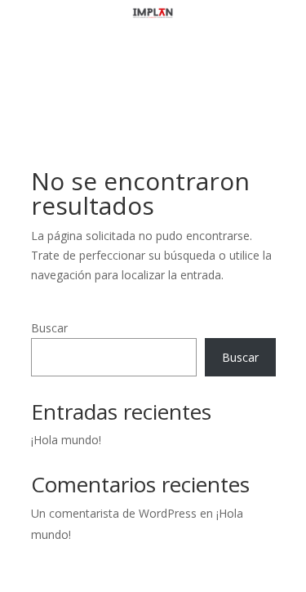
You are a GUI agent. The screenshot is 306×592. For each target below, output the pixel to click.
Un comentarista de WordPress (114, 513)
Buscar (49, 328)
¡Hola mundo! (66, 439)
